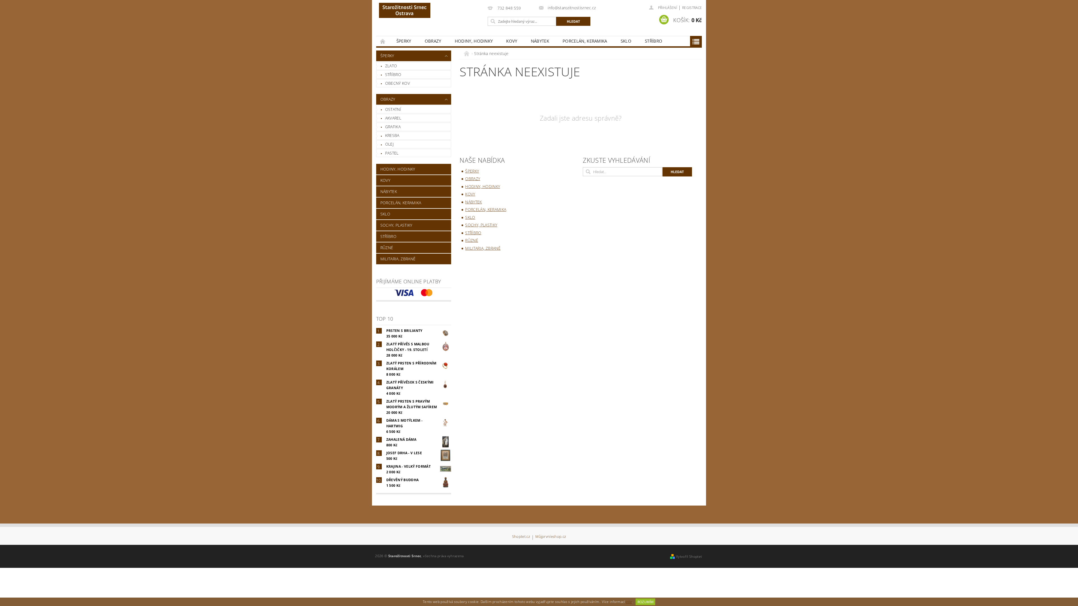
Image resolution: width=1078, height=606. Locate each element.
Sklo (626, 41)
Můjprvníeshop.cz (550, 537)
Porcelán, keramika (585, 41)
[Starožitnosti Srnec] (404, 10)
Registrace (692, 7)
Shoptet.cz (521, 537)
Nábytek (540, 41)
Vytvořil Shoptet (689, 556)
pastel (392, 153)
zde (629, 602)
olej (389, 144)
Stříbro (653, 41)
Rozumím (646, 602)
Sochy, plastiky (396, 225)
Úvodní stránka (383, 41)
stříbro (393, 74)
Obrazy (433, 41)
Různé (386, 247)
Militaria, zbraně (397, 258)
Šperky (403, 41)
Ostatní (393, 109)
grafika (393, 126)
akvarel (393, 118)
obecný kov (397, 83)
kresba (392, 135)
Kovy (511, 41)
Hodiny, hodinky (474, 41)
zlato (391, 65)
